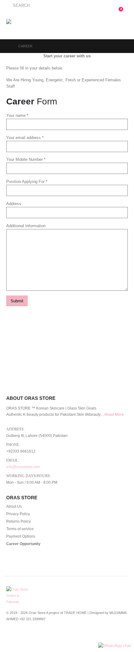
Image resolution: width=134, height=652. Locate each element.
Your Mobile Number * (25, 159)
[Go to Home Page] (8, 46)
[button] (18, 5)
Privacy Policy (18, 514)
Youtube (34, 635)
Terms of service (20, 529)
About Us (14, 506)
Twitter (23, 635)
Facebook (11, 635)
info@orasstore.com (23, 467)
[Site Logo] (22, 25)
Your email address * (25, 137)
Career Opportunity (23, 544)
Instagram (46, 635)
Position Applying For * (26, 181)
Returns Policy (18, 521)
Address (13, 203)
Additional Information (25, 225)
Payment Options (20, 536)
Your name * (17, 115)
